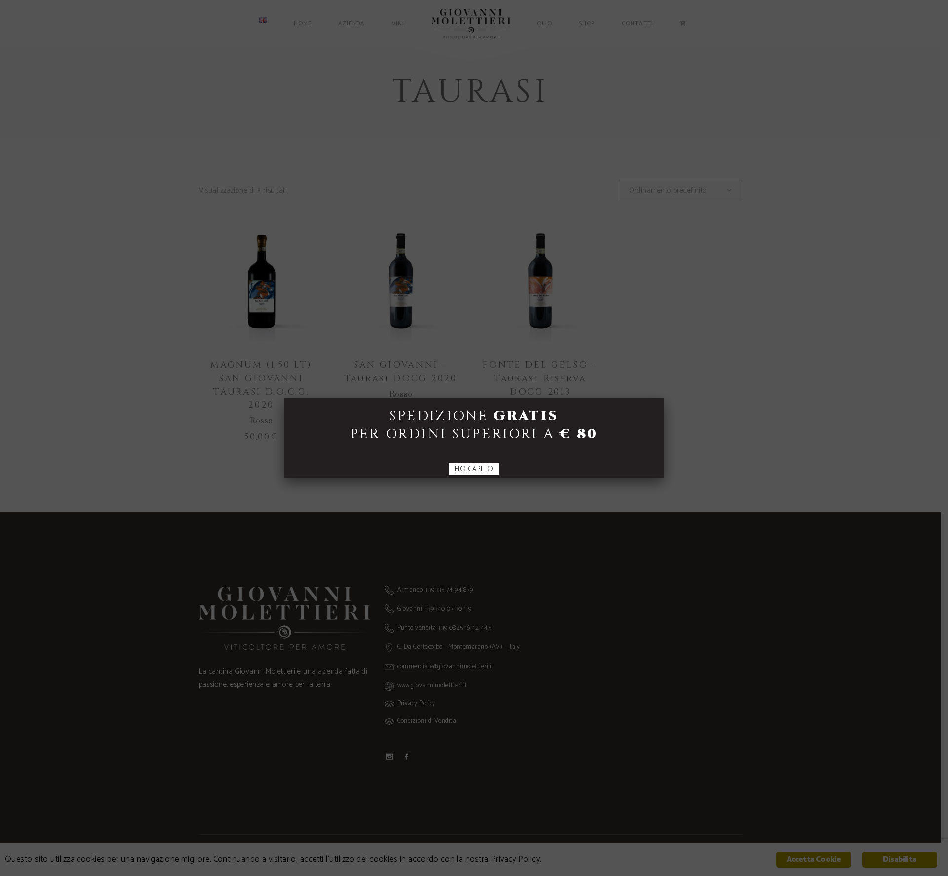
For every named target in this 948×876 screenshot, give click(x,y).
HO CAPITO (474, 469)
